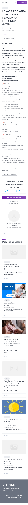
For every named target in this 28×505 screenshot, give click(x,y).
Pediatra (7, 300)
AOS (4, 174)
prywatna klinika (11, 174)
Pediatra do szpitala (11, 339)
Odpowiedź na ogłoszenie (14, 197)
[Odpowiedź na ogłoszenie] (4, 279)
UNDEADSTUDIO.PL (8, 490)
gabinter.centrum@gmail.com (14, 191)
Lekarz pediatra (9, 303)
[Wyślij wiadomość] (4, 234)
